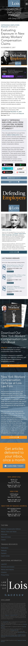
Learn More (13, 252)
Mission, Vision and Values (8, 532)
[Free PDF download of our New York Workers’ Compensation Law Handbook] (14, 315)
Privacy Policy (5, 575)
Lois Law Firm (5, 621)
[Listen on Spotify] (20, 164)
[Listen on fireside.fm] (20, 172)
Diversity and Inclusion (7, 567)
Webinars (4, 550)
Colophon (4, 572)
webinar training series (13, 135)
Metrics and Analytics (7, 569)
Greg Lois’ (4, 347)
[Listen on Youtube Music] (7, 172)
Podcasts (3, 553)
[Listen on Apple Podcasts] (7, 164)
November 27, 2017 (16, 111)
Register (11, 271)
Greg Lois (21, 113)
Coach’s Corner (5, 556)
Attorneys (4, 534)
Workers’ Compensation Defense (11, 529)
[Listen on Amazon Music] (7, 168)
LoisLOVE (4, 564)
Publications (4, 548)
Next (13, 182)
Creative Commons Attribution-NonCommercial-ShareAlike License (13, 635)
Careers (3, 540)
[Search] (6, 595)
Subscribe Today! (15, 466)
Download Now (15, 366)
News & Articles (6, 537)
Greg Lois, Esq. (6, 230)
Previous (15, 178)
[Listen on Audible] (20, 168)
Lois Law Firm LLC (14, 615)
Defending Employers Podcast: (10, 26)
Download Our (14, 337)
